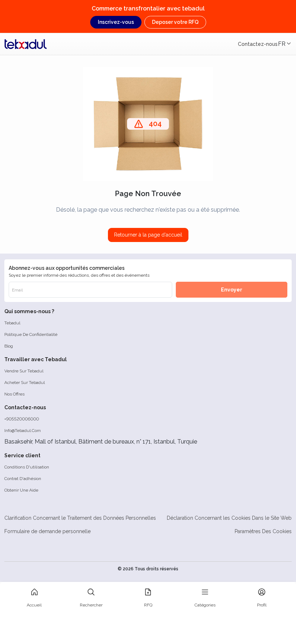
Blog (8, 346)
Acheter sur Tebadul (24, 382)
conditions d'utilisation (26, 467)
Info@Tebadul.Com (22, 430)
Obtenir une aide (21, 490)
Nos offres (14, 394)
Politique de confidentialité (30, 334)
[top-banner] (25, 44)
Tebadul (12, 322)
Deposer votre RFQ (175, 22)
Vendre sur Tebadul (23, 370)
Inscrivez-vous (116, 22)
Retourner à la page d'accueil (148, 235)
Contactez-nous (258, 44)
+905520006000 (21, 419)
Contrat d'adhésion (22, 478)
